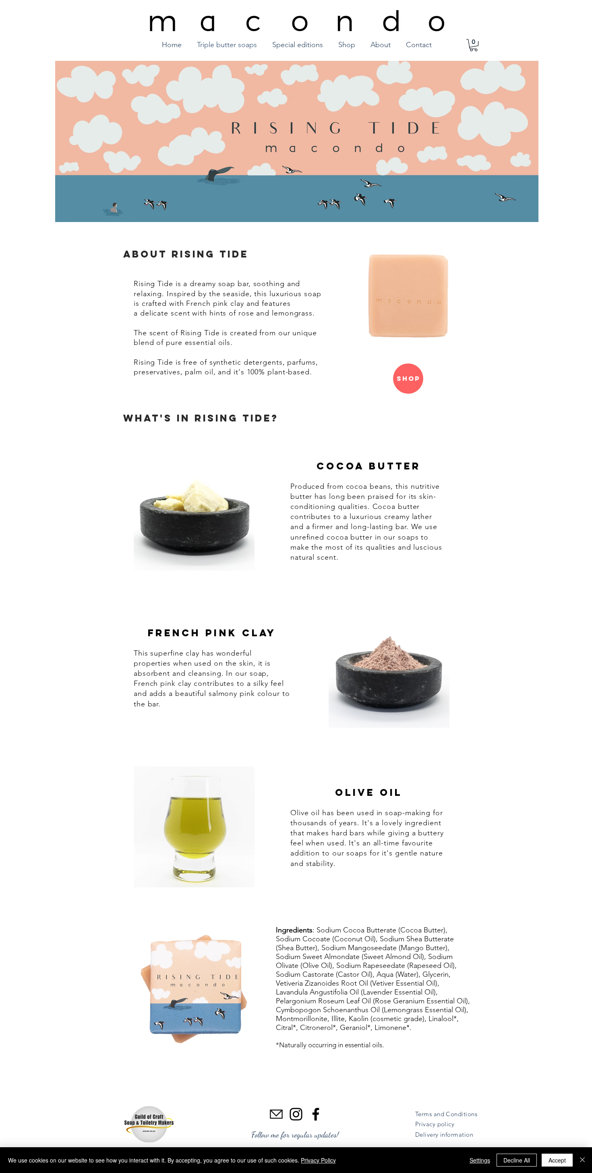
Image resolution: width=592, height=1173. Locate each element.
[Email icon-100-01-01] (276, 1114)
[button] (473, 45)
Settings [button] (480, 1160)
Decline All (516, 1160)
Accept (557, 1160)
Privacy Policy (318, 1160)
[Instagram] (296, 1114)
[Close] (582, 1160)
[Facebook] (315, 1114)
